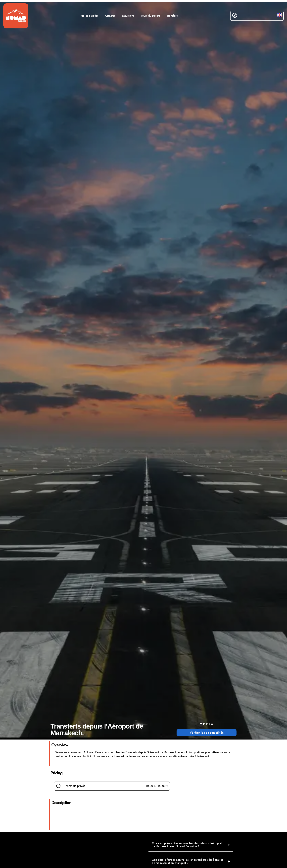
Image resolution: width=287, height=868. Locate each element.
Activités (110, 16)
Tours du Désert (150, 16)
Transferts (172, 16)
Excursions (128, 16)
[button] (112, 786)
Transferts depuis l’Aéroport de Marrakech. (96, 730)
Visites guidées (89, 16)
